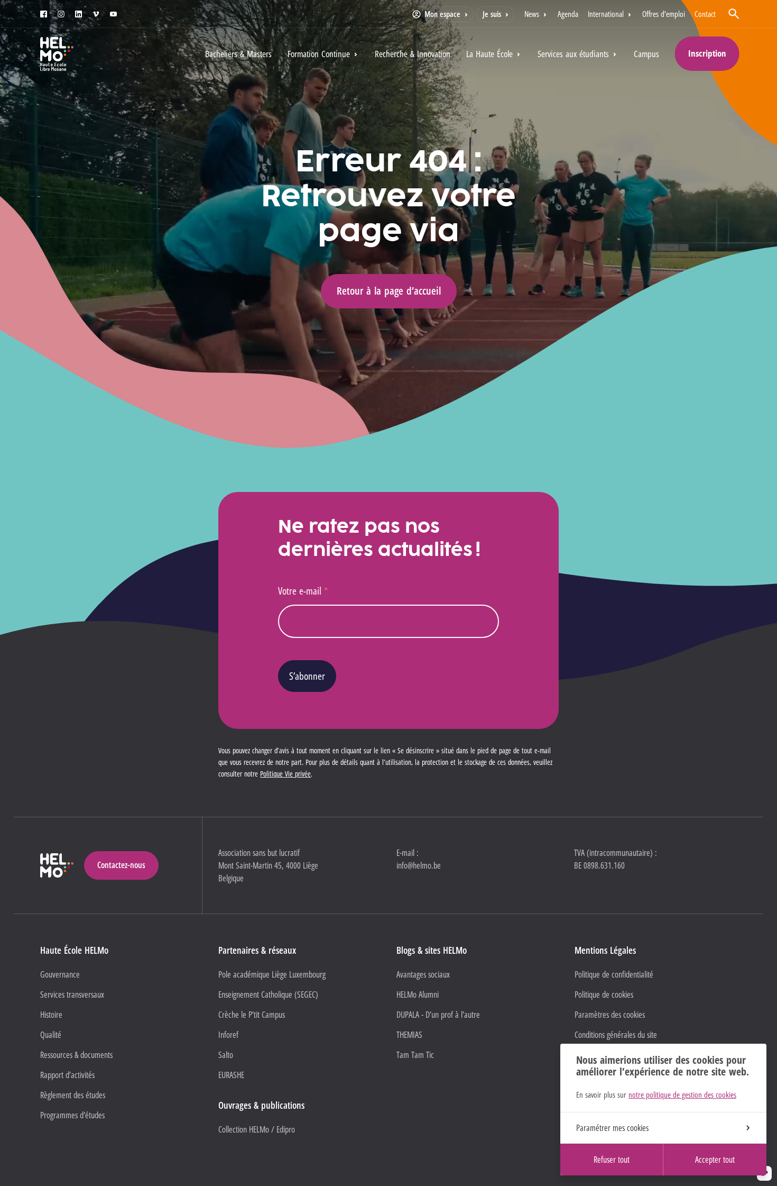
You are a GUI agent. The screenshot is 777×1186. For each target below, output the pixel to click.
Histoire (51, 1014)
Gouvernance (60, 974)
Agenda (568, 13)
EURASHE (231, 1075)
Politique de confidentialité (614, 974)
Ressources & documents (76, 1055)
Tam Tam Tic (415, 1055)
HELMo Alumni (417, 994)
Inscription (707, 53)
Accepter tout (715, 1159)
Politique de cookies (604, 994)
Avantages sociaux (423, 974)
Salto (225, 1055)
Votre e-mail (303, 591)
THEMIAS (409, 1035)
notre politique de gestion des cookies (682, 1094)
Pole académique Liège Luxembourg (272, 974)
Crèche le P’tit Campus (251, 1014)
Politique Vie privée (285, 774)
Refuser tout (612, 1159)
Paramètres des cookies (610, 1014)
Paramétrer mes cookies (612, 1128)
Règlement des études (72, 1095)
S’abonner (307, 675)
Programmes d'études (72, 1115)
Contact (705, 13)
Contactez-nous (121, 865)
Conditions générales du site (616, 1035)
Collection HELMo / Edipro (256, 1129)
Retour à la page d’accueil (389, 291)
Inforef (228, 1035)
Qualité (50, 1035)
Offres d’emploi (663, 13)
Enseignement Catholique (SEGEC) (268, 994)
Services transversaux (72, 994)
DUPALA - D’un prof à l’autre (438, 1014)
